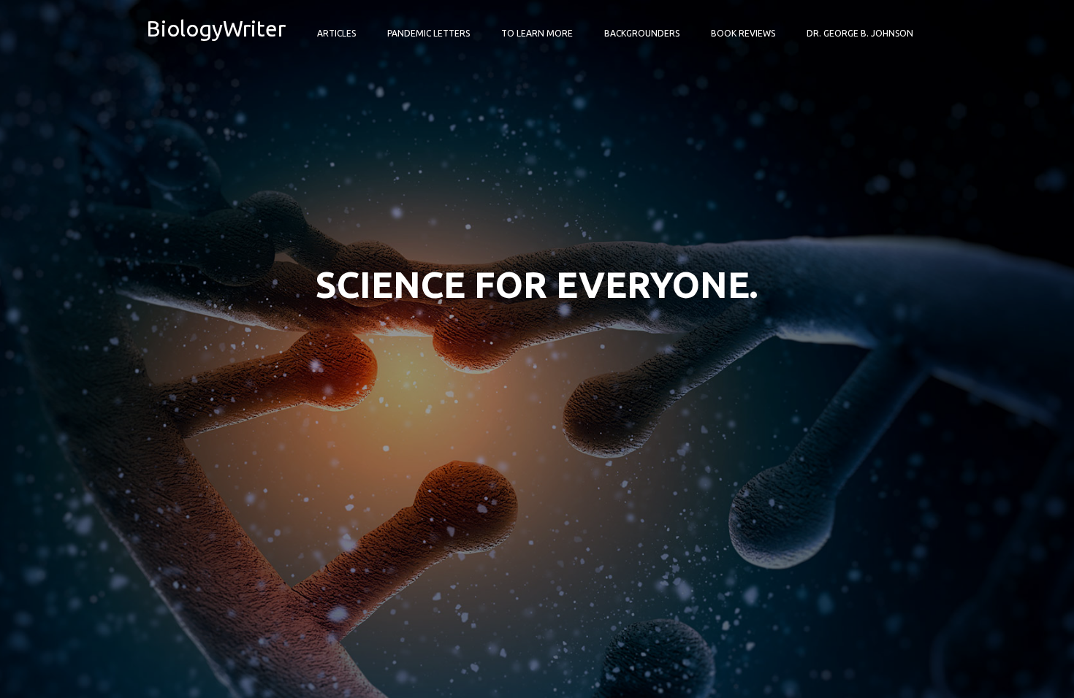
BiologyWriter (216, 28)
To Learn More (537, 33)
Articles (336, 33)
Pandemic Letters (428, 33)
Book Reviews (743, 33)
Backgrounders (641, 33)
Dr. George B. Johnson (860, 33)
